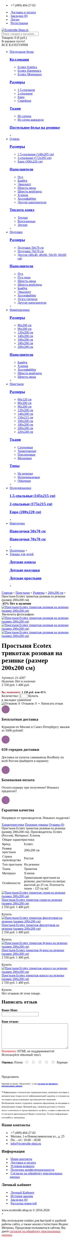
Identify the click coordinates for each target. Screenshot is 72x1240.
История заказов (22, 1196)
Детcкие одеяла (23, 562)
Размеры (17, 82)
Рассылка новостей (24, 1203)
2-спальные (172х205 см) (34, 158)
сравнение (24, 700)
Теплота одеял (22, 210)
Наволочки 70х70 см (28, 539)
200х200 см (25, 346)
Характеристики (13, 824)
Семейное (24, 100)
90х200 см (24, 328)
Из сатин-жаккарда (31, 119)
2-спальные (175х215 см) (31, 504)
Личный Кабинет (22, 1192)
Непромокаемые (29, 477)
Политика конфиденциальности (32, 1169)
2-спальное (25, 93)
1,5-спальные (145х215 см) (32, 496)
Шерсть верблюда (30, 191)
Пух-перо (24, 277)
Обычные (24, 480)
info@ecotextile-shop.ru (26, 1143)
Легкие (22, 225)
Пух (20, 177)
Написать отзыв (52, 703)
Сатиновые (25, 447)
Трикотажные (27, 451)
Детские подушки (25, 570)
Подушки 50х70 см (31, 247)
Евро (21, 97)
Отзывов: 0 (29, 703)
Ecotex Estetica (27, 67)
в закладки (9, 700)
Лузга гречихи (27, 299)
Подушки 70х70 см (31, 251)
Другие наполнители (32, 202)
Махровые (25, 458)
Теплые (23, 217)
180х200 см (25, 343)
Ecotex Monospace (30, 74)
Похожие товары (36, 824)
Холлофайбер (27, 198)
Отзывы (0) (56, 824)
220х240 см (25, 431)
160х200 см (25, 339)
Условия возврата (22, 1166)
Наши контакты (21, 1159)
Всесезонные (26, 221)
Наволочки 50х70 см (28, 531)
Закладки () (19, 1199)
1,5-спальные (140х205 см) (36, 154)
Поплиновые (26, 454)
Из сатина (24, 116)
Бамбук (22, 180)
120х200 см (25, 332)
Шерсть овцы (27, 188)
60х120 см (24, 399)
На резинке (25, 473)
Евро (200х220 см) (30, 161)
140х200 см (25, 336)
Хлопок (23, 195)
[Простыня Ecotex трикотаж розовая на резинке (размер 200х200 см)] (36, 610)
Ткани (15, 108)
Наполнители (21, 169)
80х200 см (24, 325)
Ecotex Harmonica (29, 70)
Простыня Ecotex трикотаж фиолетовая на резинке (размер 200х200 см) (30, 926)
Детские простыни (25, 578)
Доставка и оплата (23, 1162)
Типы (15, 466)
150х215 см (25, 417)
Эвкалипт (24, 184)
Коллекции (19, 59)
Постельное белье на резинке (35, 127)
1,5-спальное (26, 90)
